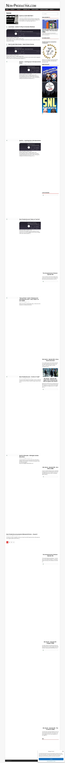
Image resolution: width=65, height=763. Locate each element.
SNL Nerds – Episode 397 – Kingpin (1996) (50, 642)
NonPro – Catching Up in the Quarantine (30, 140)
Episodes (12, 9)
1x (21, 34)
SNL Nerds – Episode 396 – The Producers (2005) (50, 728)
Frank (26, 302)
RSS (22, 38)
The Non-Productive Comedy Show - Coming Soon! (49, 42)
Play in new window (9, 37)
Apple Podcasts (12, 38)
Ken (13, 28)
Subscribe (19, 53)
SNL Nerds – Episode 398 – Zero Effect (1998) (50, 468)
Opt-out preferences (50, 761)
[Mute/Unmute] (18, 34)
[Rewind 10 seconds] (19, 34)
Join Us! (51, 9)
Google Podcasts (18, 38)
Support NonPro (35, 9)
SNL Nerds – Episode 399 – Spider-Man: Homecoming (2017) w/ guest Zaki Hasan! (50, 380)
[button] (62, 751)
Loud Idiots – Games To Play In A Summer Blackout (21, 26)
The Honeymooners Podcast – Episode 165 (50, 555)
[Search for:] (50, 14)
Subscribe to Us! (26, 9)
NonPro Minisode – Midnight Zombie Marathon (29, 456)
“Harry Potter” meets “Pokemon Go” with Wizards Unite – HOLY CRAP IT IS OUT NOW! (29, 299)
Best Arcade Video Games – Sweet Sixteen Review (21, 44)
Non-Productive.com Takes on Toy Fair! (29, 219)
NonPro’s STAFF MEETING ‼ (26, 15)
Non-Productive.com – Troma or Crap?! (29, 376)
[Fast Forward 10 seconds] (23, 34)
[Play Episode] (16, 34)
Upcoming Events (46, 38)
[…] (35, 20)
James (27, 64)
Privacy (54, 761)
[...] (48, 34)
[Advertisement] (50, 747)
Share (24, 53)
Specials (18, 9)
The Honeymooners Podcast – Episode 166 (50, 273)
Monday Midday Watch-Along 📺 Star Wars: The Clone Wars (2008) (50, 31)
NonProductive (28, 17)
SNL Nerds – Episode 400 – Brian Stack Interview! (50, 360)
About (7, 9)
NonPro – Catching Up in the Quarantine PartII (30, 62)
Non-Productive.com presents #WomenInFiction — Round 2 (21, 534)
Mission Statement (44, 9)
